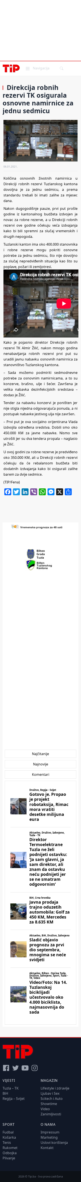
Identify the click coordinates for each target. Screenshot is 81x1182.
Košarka (9, 1137)
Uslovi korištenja (54, 1142)
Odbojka (10, 1153)
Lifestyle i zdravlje (55, 1088)
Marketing (49, 1137)
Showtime (49, 1103)
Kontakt (47, 1147)
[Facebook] (6, 1067)
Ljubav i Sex (50, 1093)
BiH (5, 1093)
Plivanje (9, 1158)
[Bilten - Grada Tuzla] (40, 554)
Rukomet (10, 1147)
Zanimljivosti (51, 1114)
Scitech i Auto (52, 1098)
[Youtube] (25, 1067)
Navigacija (37, 68)
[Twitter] (15, 1067)
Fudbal (8, 1132)
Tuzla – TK (11, 1088)
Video (45, 1109)
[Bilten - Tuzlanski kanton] (40, 565)
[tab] (40, 754)
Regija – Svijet (14, 1098)
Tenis (7, 1142)
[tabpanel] (40, 902)
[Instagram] (34, 1067)
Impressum (50, 1132)
